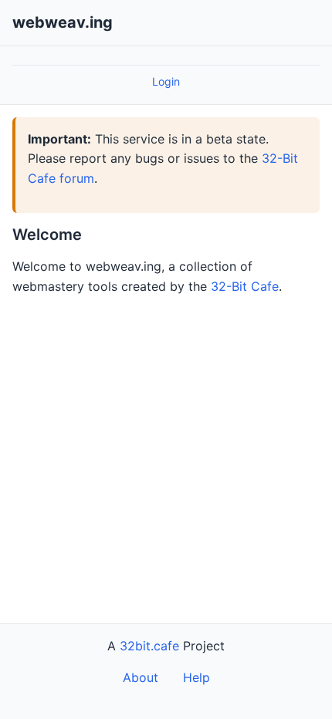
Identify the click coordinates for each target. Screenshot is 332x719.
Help (196, 677)
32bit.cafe (149, 645)
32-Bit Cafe (245, 286)
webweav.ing (62, 22)
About (140, 677)
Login (166, 81)
